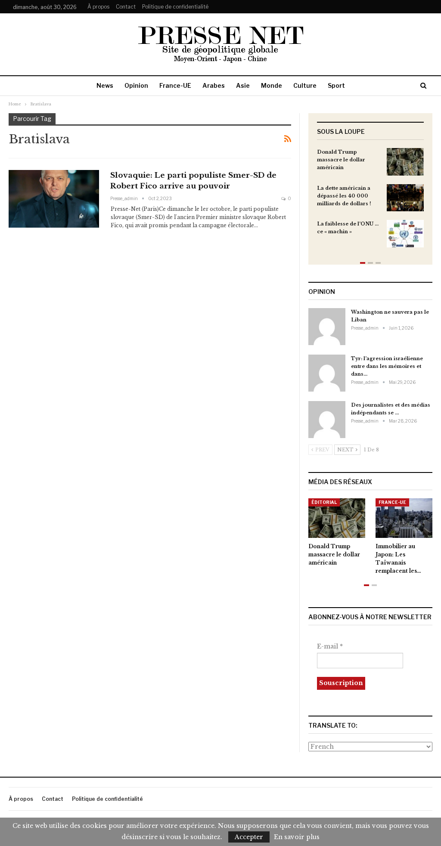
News (104, 85)
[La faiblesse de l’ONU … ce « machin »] (405, 233)
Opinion (136, 85)
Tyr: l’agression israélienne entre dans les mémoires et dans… (387, 366)
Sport (336, 85)
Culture (305, 85)
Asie (243, 85)
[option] (370, 202)
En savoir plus (297, 837)
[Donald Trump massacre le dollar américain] (405, 162)
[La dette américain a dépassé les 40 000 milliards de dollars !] (405, 198)
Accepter (249, 837)
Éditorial (324, 502)
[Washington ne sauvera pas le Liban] (326, 326)
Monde (271, 85)
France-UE (175, 85)
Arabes (213, 85)
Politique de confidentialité (175, 6)
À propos (98, 6)
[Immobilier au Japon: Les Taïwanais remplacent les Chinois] (404, 518)
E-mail (330, 646)
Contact (126, 6)
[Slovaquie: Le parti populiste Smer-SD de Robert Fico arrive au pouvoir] (54, 199)
